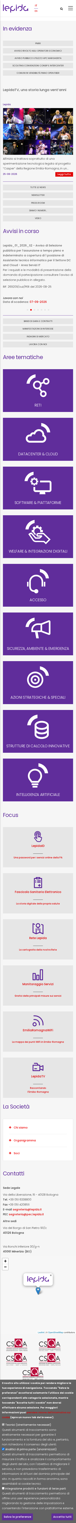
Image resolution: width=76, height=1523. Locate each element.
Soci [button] (16, 1153)
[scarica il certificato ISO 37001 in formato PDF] (21, 1359)
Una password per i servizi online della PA (38, 857)
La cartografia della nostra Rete (38, 949)
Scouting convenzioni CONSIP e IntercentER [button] (38, 65)
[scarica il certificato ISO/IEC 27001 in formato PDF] (54, 1345)
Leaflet (41, 1332)
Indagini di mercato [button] (38, 336)
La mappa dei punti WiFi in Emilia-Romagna (38, 1042)
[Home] (15, 8)
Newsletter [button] (38, 195)
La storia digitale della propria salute (38, 903)
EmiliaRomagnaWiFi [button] (38, 1030)
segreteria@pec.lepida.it (26, 1214)
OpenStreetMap (55, 1332)
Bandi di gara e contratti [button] (38, 321)
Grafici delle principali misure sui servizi (38, 995)
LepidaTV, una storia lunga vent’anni (34, 89)
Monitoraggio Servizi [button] (38, 984)
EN (36, 11)
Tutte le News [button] (38, 187)
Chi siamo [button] (21, 1128)
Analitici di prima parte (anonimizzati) (31, 1449)
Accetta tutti (62, 1517)
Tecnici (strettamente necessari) (28, 1425)
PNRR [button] (38, 43)
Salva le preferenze (17, 1517)
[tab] (38, 1127)
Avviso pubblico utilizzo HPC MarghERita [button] (38, 58)
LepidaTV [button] (38, 1076)
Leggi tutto (64, 174)
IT (36, 5)
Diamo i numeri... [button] (38, 210)
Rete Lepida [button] (38, 938)
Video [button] (38, 218)
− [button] (5, 1266)
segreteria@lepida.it (27, 1209)
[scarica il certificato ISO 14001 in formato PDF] (38, 1373)
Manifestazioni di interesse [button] (38, 328)
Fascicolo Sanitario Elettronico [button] (38, 892)
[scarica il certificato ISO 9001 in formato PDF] (21, 1345)
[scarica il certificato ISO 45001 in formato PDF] (54, 1359)
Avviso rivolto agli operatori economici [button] (38, 50)
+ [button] (5, 1261)
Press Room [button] (38, 202)
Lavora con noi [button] (38, 344)
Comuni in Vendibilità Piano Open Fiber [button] (38, 72)
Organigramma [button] (25, 1140)
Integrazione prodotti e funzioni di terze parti (35, 1489)
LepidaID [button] (38, 846)
